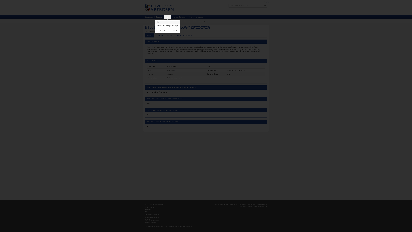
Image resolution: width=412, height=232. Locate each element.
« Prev (159, 30)
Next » (165, 30)
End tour (174, 30)
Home (167, 17)
